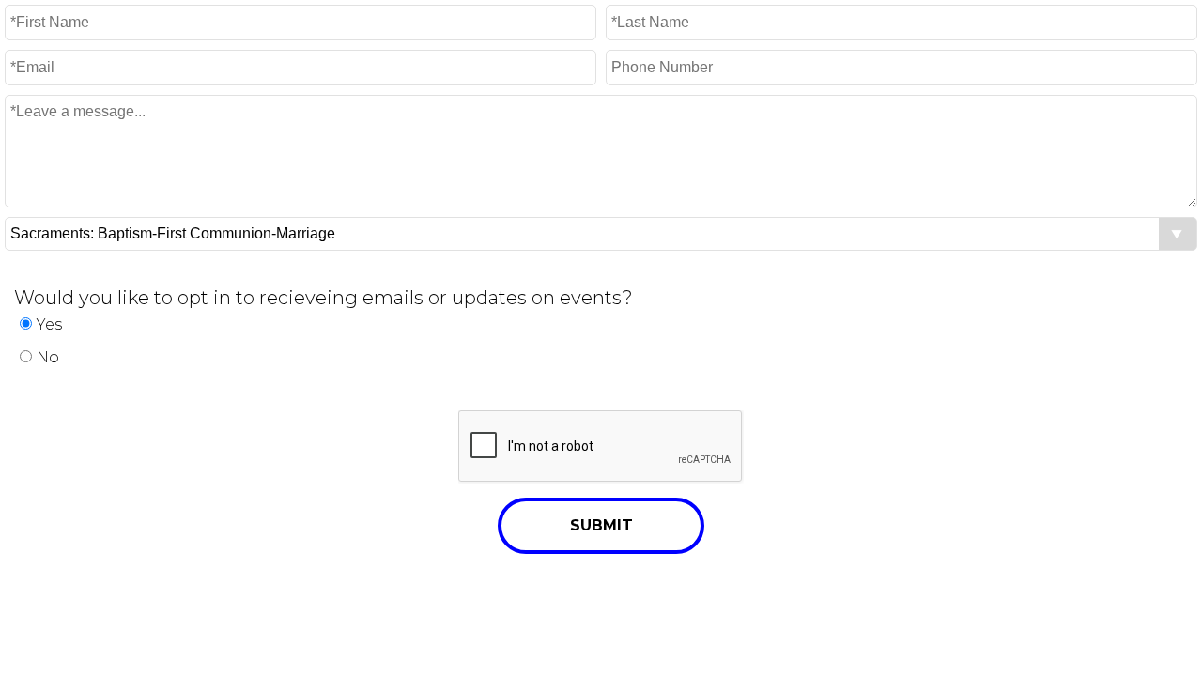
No (48, 357)
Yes (49, 324)
